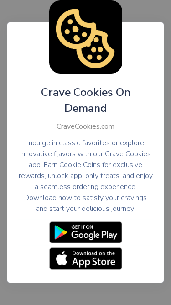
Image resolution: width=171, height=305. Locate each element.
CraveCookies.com (85, 126)
